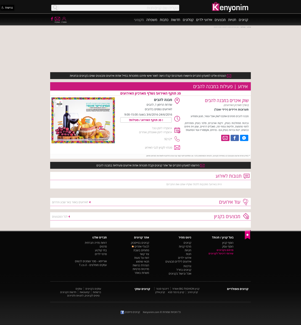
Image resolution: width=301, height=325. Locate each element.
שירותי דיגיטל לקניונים (221, 253)
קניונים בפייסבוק (140, 243)
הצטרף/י (57, 22)
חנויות (232, 19)
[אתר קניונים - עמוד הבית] (248, 238)
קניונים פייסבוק (132, 312)
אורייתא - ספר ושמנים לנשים (91, 261)
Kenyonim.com (151, 312)
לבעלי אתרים (141, 246)
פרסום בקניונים (225, 250)
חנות (188, 254)
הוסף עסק (227, 246)
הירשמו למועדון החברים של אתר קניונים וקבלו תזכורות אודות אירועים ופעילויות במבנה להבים (148, 165)
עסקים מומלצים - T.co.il (93, 265)
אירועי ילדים (204, 19)
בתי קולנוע (101, 250)
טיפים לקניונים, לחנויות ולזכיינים (83, 295)
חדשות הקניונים (68, 292)
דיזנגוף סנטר (162, 288)
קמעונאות (85, 292)
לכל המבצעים (60, 216)
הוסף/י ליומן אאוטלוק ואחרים (155, 132)
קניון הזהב (192, 292)
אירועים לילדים (183, 261)
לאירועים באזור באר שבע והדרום (70, 202)
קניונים (243, 19)
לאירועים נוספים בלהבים (158, 109)
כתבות (164, 19)
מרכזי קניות (185, 246)
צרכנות (187, 266)
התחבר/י (64, 22)
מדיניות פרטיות (141, 269)
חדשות (175, 19)
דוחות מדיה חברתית (96, 243)
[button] (7, 8)
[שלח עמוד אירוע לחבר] (225, 137)
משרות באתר (142, 273)
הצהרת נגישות (141, 265)
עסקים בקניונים (93, 288)
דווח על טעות (141, 258)
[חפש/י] (55, 7)
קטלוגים (188, 19)
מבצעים (220, 19)
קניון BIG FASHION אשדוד (185, 288)
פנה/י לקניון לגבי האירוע (158, 147)
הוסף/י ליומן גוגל (161, 128)
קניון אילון (160, 292)
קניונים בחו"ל (183, 270)
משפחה (151, 19)
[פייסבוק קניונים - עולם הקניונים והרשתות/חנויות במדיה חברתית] (51, 18)
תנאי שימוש (142, 261)
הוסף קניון (227, 243)
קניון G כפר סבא (176, 292)
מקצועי (139, 19)
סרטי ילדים (101, 254)
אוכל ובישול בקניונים (180, 273)
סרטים (103, 246)
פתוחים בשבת (141, 250)
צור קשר (144, 254)
